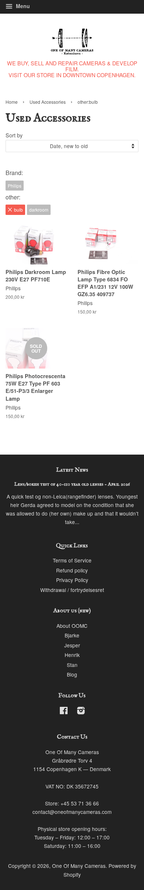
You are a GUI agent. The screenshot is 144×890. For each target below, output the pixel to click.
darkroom (38, 209)
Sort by (14, 135)
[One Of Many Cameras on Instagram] (81, 711)
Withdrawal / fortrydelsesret (72, 589)
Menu (22, 6)
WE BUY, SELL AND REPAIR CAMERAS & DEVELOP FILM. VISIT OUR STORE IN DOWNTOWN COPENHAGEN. (72, 69)
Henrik (72, 654)
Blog (72, 674)
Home (12, 102)
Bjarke (72, 635)
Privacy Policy (72, 579)
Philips (14, 185)
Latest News (72, 470)
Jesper (72, 645)
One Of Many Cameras (79, 865)
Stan (72, 664)
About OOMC (72, 625)
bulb (18, 209)
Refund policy (72, 570)
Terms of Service (72, 560)
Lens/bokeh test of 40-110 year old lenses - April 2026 (72, 484)
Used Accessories (48, 102)
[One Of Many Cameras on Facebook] (63, 711)
